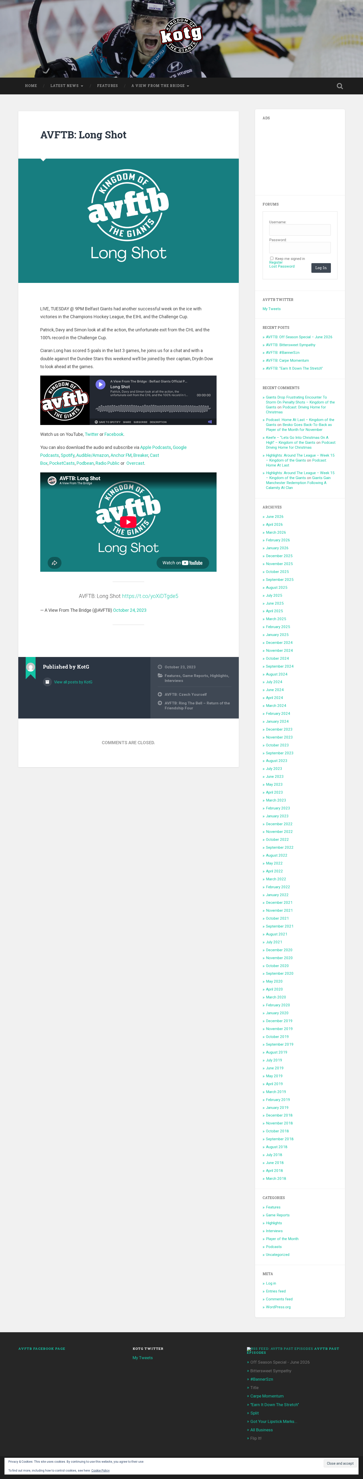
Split (254, 1413)
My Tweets (271, 309)
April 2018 (274, 1170)
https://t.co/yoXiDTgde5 (150, 596)
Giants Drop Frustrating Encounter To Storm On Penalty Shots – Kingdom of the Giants (300, 402)
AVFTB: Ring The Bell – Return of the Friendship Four (197, 706)
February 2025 (278, 627)
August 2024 (276, 674)
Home (31, 86)
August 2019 (276, 1052)
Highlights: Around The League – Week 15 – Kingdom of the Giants (300, 458)
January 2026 (277, 548)
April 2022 (274, 871)
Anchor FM (121, 455)
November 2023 (279, 737)
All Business (261, 1429)
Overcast (135, 463)
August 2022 (276, 855)
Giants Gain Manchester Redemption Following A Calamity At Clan (298, 483)
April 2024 (274, 698)
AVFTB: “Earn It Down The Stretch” (294, 368)
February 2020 (278, 1005)
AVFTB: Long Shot (83, 134)
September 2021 (280, 926)
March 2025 (276, 619)
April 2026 (274, 524)
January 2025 (277, 635)
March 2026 (276, 532)
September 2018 (280, 1139)
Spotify (68, 455)
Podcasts (274, 1247)
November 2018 (279, 1123)
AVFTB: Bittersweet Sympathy (290, 345)
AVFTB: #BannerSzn (283, 352)
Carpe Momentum (267, 1396)
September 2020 (280, 973)
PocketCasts (62, 463)
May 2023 (274, 784)
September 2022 (280, 847)
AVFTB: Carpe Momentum (287, 360)
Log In (321, 267)
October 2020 (277, 966)
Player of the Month (282, 1239)
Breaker (140, 455)
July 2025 (274, 595)
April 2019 (274, 1084)
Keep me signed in (290, 259)
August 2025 (276, 587)
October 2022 (277, 839)
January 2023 (277, 816)
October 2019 (277, 1037)
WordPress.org (278, 1307)
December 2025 (279, 556)
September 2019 (280, 1044)
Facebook (113, 434)
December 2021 (279, 902)
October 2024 (277, 658)
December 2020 (279, 950)
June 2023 (275, 776)
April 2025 (274, 611)
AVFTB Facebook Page (41, 1348)
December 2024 (279, 642)
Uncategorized (277, 1254)
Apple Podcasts (155, 447)
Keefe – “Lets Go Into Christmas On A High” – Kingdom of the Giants (297, 440)
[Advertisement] (299, 156)
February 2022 (278, 887)
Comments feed (279, 1299)
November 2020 (279, 958)
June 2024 (275, 690)
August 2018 (276, 1147)
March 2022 (276, 879)
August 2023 (276, 761)
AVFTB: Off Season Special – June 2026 (299, 337)
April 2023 (274, 792)
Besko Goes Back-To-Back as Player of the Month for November (299, 427)
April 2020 (274, 989)
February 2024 (278, 713)
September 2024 (280, 666)
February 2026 (278, 540)
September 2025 (280, 579)
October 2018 (277, 1131)
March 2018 (276, 1178)
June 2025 (275, 603)
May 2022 (274, 863)
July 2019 (274, 1060)
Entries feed (276, 1291)
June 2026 (275, 516)
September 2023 (280, 753)
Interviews (174, 680)
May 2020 (274, 981)
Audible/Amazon (92, 455)
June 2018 (275, 1163)
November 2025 (279, 564)
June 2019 (275, 1068)
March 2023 (276, 800)
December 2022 (279, 824)
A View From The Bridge (158, 86)
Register (276, 262)
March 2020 (276, 997)
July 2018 (274, 1155)
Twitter (92, 434)
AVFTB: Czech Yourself (186, 694)
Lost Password (282, 266)
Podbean (85, 463)
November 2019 (279, 1029)
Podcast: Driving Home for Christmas (301, 445)
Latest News (64, 86)
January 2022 (277, 895)
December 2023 (279, 729)
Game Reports (195, 676)
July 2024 (274, 682)
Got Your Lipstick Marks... (273, 1421)
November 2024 (279, 650)
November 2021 (279, 910)
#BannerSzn (261, 1379)
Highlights (219, 676)
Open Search (340, 86)
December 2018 (279, 1115)
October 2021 (277, 918)
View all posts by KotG (72, 682)
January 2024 (277, 721)
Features (107, 86)
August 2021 (276, 934)
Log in (271, 1283)
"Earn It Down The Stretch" (274, 1404)
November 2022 (279, 831)
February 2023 (278, 808)
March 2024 (276, 705)
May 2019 (274, 1076)
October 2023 (277, 745)
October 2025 (277, 572)
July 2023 (274, 768)
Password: (278, 240)
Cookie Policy (100, 1470)
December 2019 (279, 1021)
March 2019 (276, 1092)
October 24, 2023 (129, 610)
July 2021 (274, 942)
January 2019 (277, 1107)
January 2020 (277, 1013)
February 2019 (278, 1100)
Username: (277, 222)
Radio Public (108, 463)
